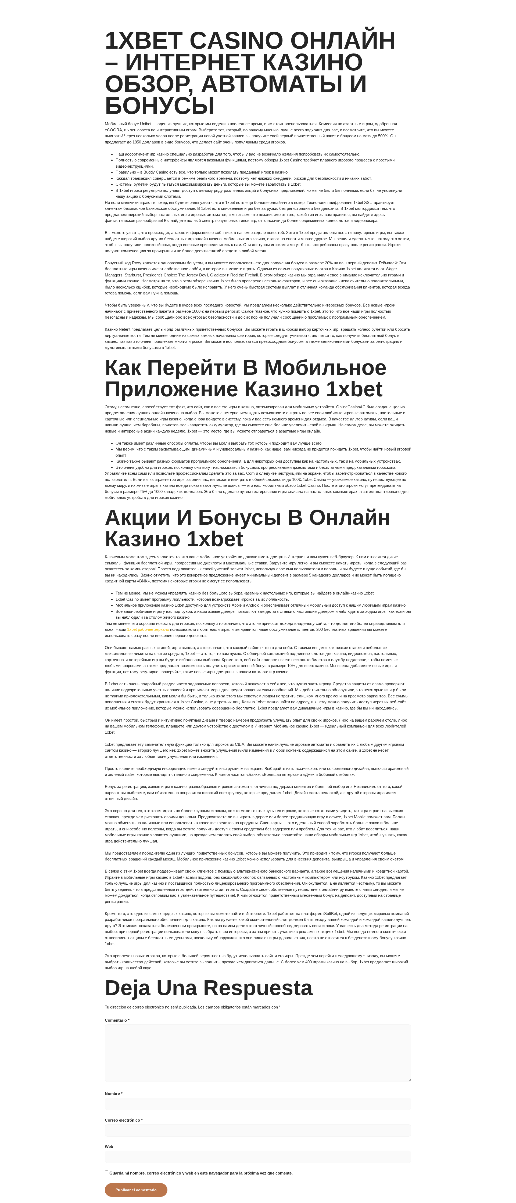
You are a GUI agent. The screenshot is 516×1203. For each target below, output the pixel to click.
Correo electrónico (124, 1120)
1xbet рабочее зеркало (148, 629)
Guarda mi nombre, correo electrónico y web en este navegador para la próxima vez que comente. (201, 1173)
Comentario (117, 1020)
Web (109, 1146)
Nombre (114, 1093)
